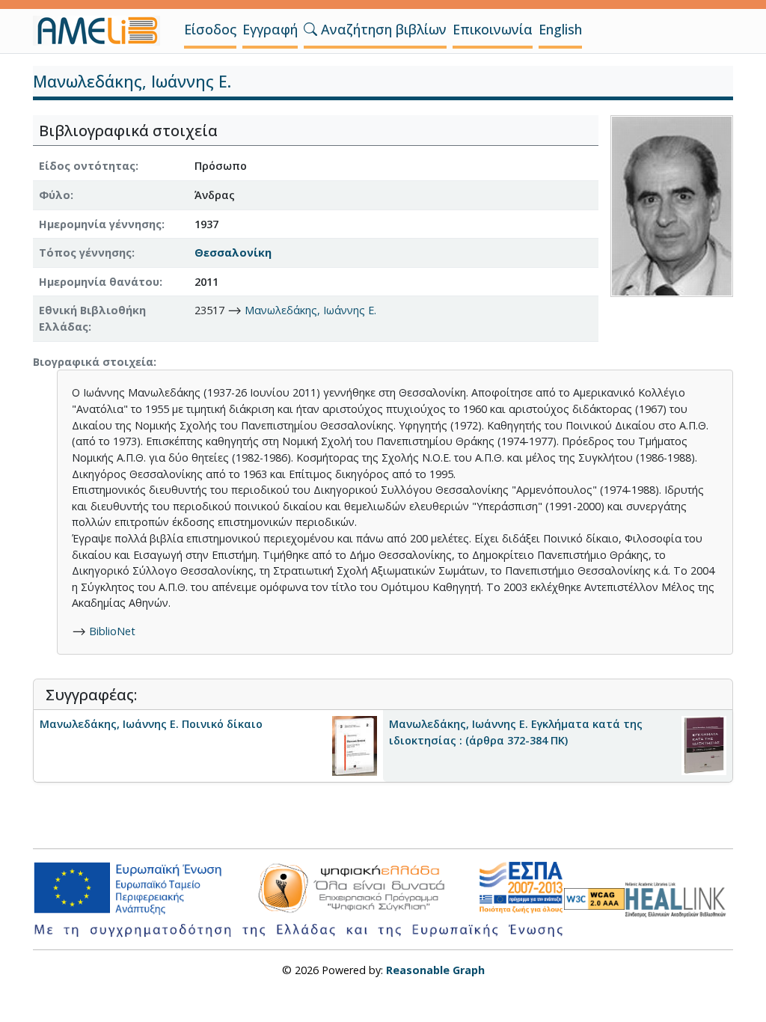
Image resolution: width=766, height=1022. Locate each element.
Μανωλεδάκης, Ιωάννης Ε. (310, 310)
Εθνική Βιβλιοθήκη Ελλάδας (92, 318)
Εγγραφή (270, 29)
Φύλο (54, 195)
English (560, 29)
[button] (310, 29)
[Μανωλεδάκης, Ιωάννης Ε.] (671, 205)
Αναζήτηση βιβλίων (382, 29)
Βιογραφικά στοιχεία (93, 362)
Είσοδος (210, 29)
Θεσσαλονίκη (233, 252)
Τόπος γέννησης (85, 252)
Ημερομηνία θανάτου (99, 282)
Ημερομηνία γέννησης (100, 224)
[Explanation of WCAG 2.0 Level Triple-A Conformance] (594, 899)
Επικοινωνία (493, 29)
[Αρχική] (102, 31)
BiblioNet (112, 631)
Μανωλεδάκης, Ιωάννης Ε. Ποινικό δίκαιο (151, 724)
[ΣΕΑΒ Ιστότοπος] (679, 898)
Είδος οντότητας (87, 166)
